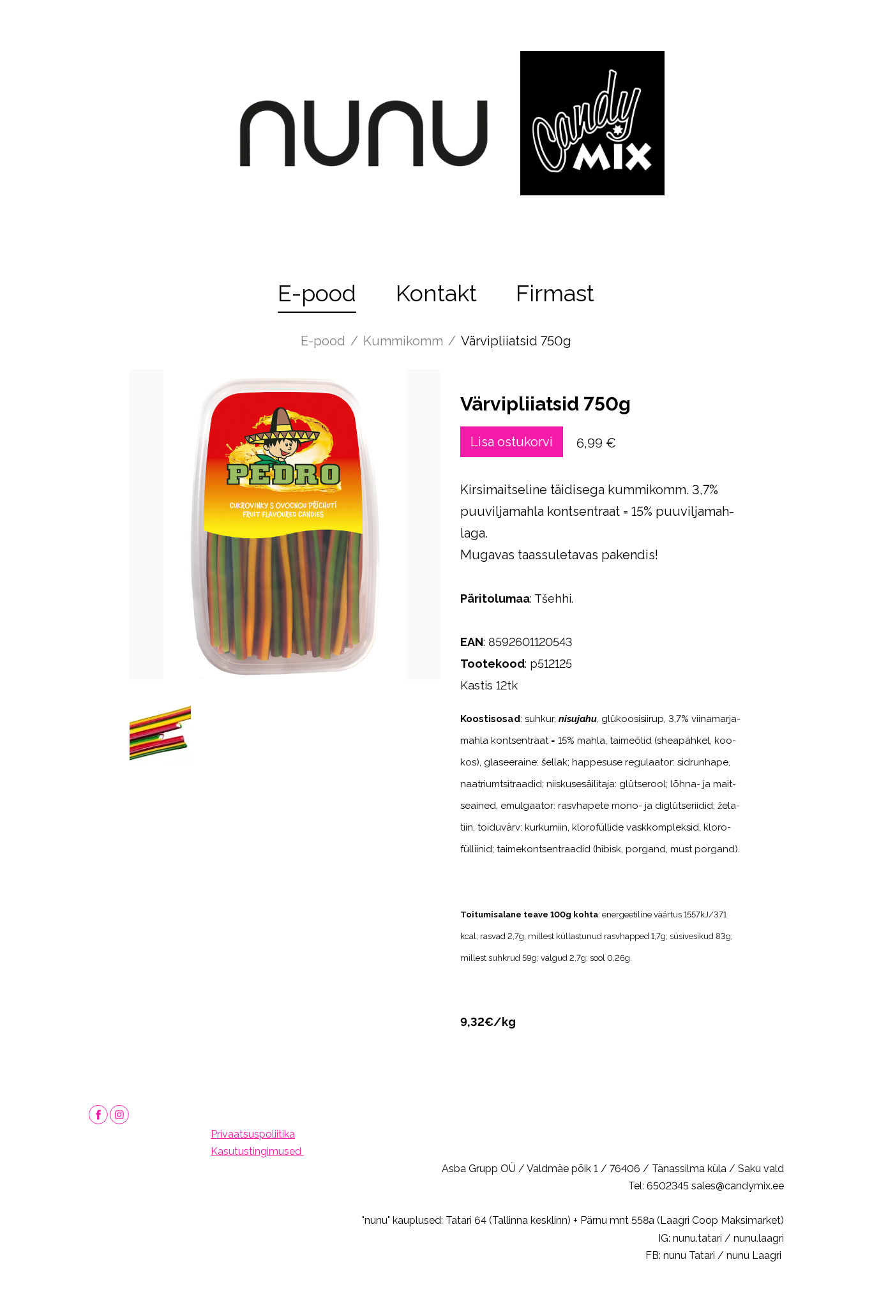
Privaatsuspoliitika (253, 1134)
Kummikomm (403, 341)
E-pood (317, 293)
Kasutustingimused (257, 1151)
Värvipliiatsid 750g (516, 341)
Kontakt (436, 293)
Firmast (555, 293)
